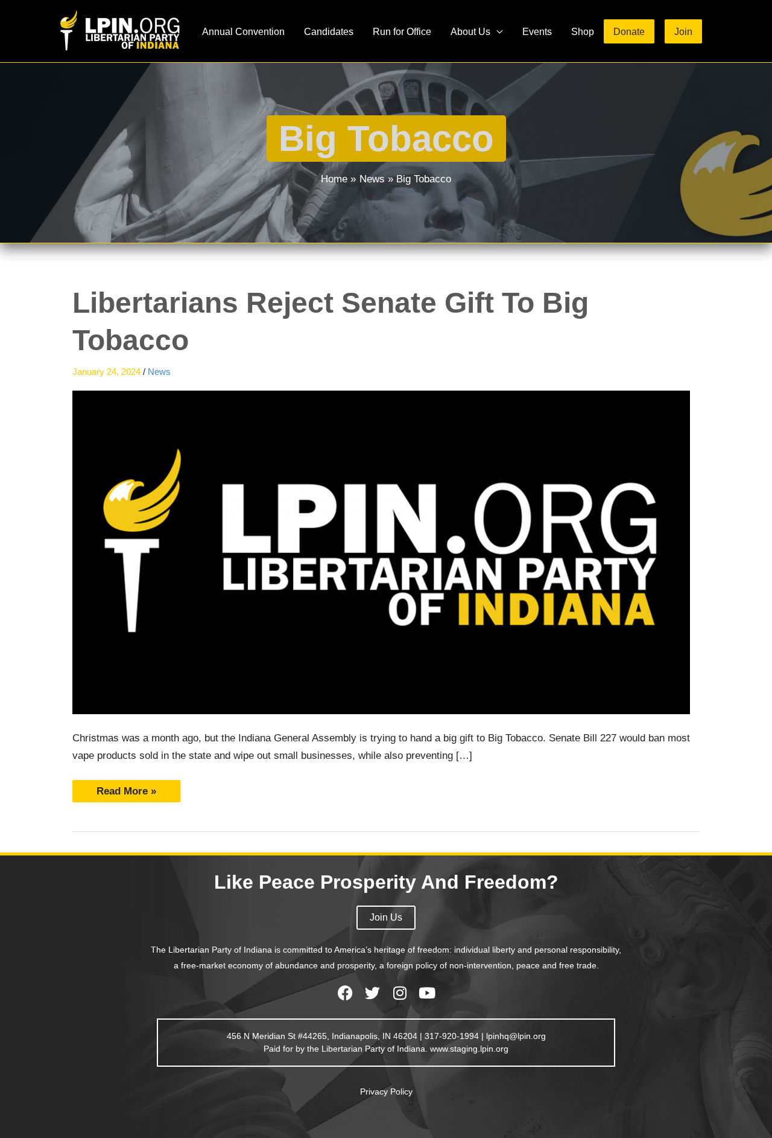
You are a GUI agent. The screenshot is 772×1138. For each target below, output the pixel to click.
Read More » (126, 788)
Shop (582, 31)
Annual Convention (243, 31)
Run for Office (402, 31)
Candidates (328, 31)
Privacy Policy (386, 1091)
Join (683, 31)
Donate (629, 31)
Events (537, 31)
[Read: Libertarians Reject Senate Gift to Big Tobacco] (381, 552)
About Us (470, 31)
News (159, 371)
